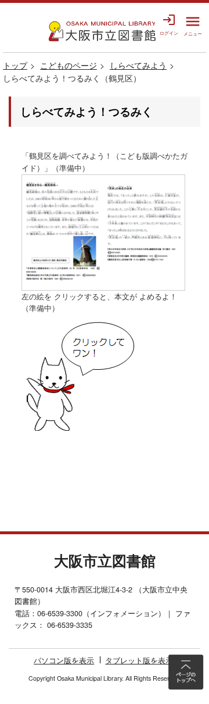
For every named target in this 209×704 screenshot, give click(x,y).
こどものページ (68, 65)
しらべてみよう (138, 65)
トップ (15, 65)
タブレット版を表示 (139, 660)
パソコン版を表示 (64, 660)
